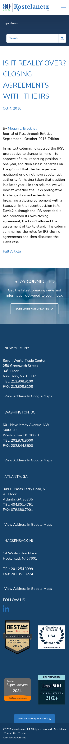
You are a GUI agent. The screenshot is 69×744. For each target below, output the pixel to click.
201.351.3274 (22, 574)
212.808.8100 (22, 381)
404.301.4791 (22, 504)
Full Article (12, 251)
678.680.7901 (22, 509)
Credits (22, 733)
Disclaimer (60, 729)
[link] (26, 7)
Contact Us (10, 733)
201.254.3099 (22, 569)
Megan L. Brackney (22, 128)
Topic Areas (10, 23)
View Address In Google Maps (28, 396)
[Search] (62, 38)
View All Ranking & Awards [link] (33, 718)
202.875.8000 (22, 440)
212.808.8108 (22, 386)
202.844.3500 (22, 445)
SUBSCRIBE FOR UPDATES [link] (32, 308)
